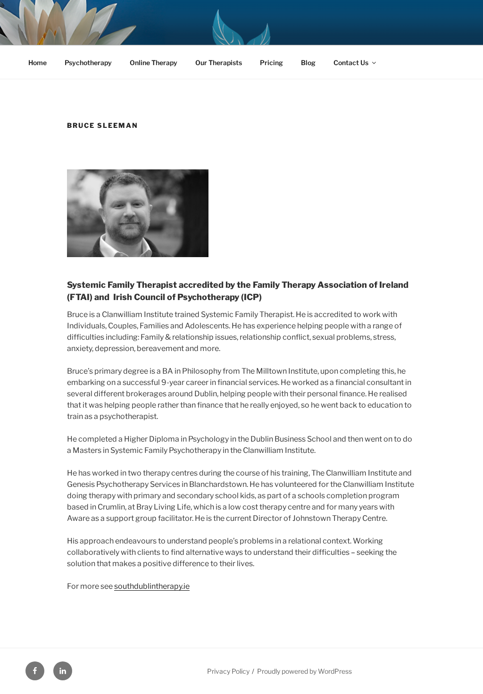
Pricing (271, 63)
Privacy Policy (228, 671)
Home (37, 63)
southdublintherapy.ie (152, 586)
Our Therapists (218, 63)
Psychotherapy (88, 63)
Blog (308, 63)
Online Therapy (153, 63)
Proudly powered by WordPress (304, 671)
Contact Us (350, 63)
